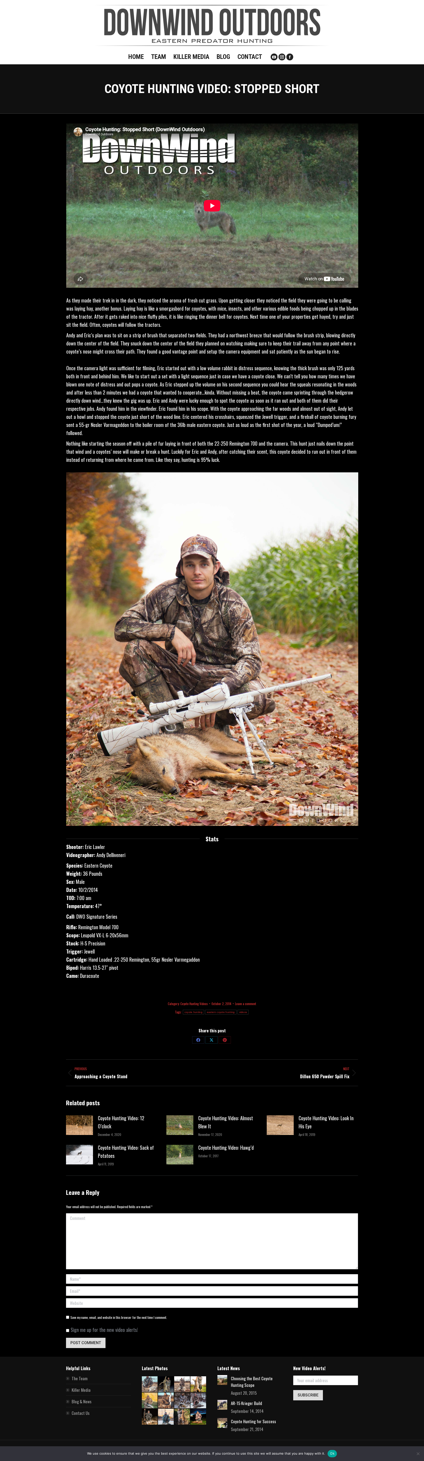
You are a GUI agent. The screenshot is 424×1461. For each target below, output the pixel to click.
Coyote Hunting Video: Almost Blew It (225, 1122)
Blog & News (82, 1401)
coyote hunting (193, 1012)
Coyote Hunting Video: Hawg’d (226, 1147)
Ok (332, 1453)
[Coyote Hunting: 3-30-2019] (150, 1384)
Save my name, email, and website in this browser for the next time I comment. (118, 1317)
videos (243, 1012)
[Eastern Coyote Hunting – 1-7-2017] (198, 1401)
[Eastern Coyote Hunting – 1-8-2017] (182, 1401)
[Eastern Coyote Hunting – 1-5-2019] (150, 1417)
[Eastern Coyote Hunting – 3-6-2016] (166, 1401)
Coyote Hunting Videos (194, 1003)
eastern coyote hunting (221, 1012)
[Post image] (79, 1125)
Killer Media (81, 1390)
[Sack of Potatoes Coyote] (166, 1384)
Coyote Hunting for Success (253, 1421)
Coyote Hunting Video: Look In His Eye (326, 1122)
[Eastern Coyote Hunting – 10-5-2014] (150, 1401)
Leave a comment (245, 1003)
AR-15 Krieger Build (246, 1403)
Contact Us (81, 1413)
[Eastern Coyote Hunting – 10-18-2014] (198, 1384)
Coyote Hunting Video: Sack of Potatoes (126, 1151)
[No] (417, 1453)
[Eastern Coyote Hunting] (182, 1384)
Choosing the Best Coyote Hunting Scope (252, 1381)
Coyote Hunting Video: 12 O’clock (121, 1122)
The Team (80, 1378)
